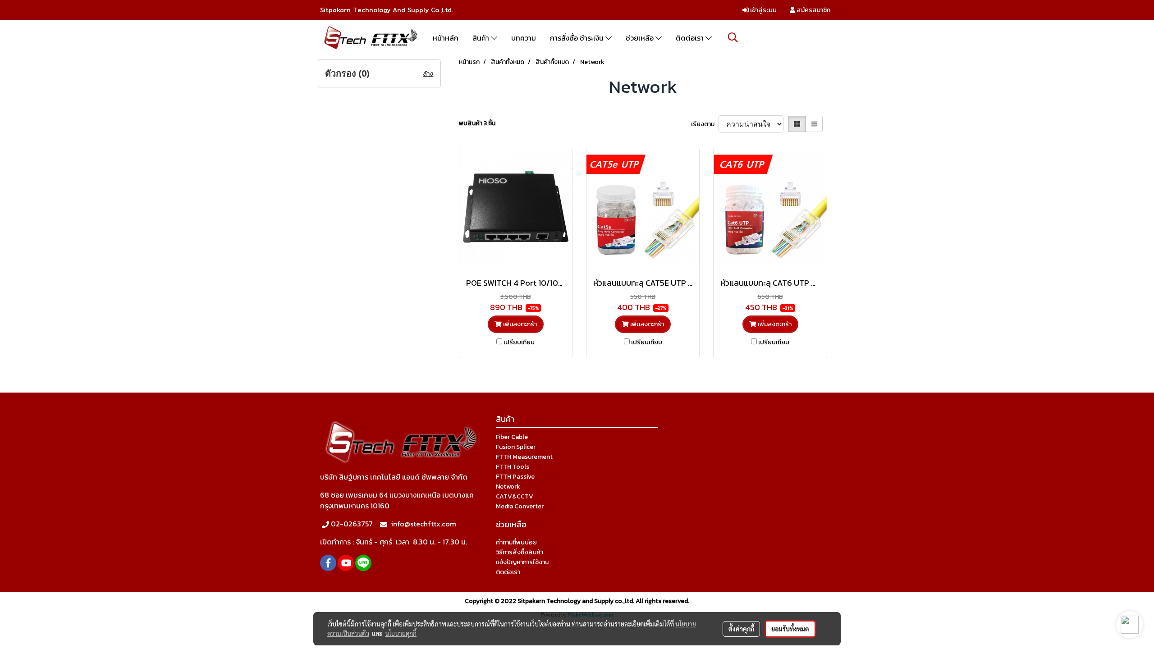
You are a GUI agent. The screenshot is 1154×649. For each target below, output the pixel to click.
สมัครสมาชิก (812, 10)
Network (508, 486)
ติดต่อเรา (690, 37)
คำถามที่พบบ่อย (516, 542)
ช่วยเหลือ (640, 37)
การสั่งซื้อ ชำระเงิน (577, 37)
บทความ (523, 37)
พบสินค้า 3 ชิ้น (477, 123)
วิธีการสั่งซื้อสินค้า (519, 552)
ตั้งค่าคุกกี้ (741, 629)
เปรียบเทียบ (519, 342)
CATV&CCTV (514, 496)
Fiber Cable (512, 437)
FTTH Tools (512, 466)
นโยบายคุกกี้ (401, 633)
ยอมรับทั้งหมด (790, 629)
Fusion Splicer (516, 447)
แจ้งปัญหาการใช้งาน (522, 562)
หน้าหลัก (445, 37)
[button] (733, 37)
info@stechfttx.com (423, 523)
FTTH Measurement (524, 457)
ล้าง (428, 73)
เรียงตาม (705, 124)
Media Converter (520, 506)
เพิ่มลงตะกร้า (519, 324)
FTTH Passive (515, 476)
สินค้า (481, 37)
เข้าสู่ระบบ (763, 10)
